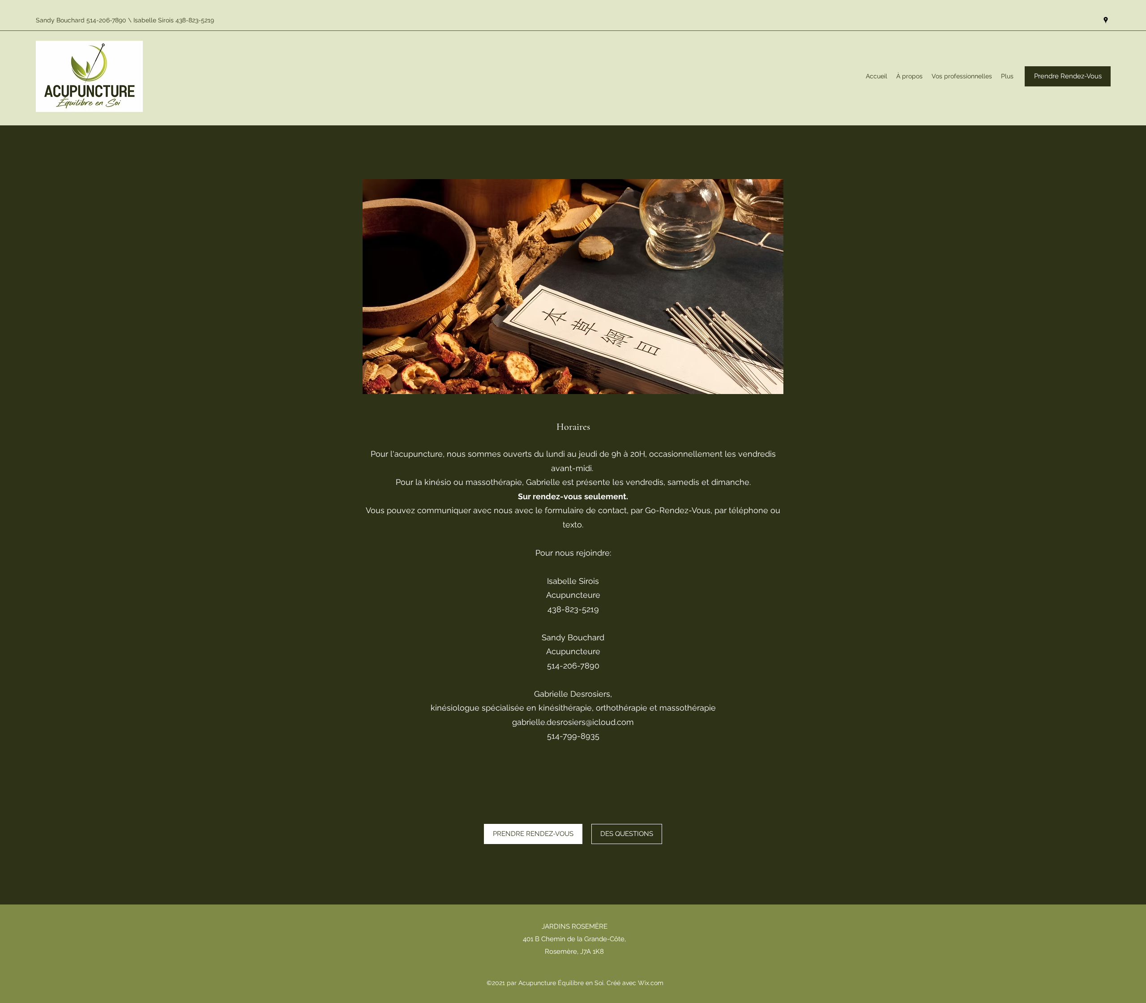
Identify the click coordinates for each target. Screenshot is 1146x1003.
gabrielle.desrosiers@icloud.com (573, 722)
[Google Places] (1105, 20)
